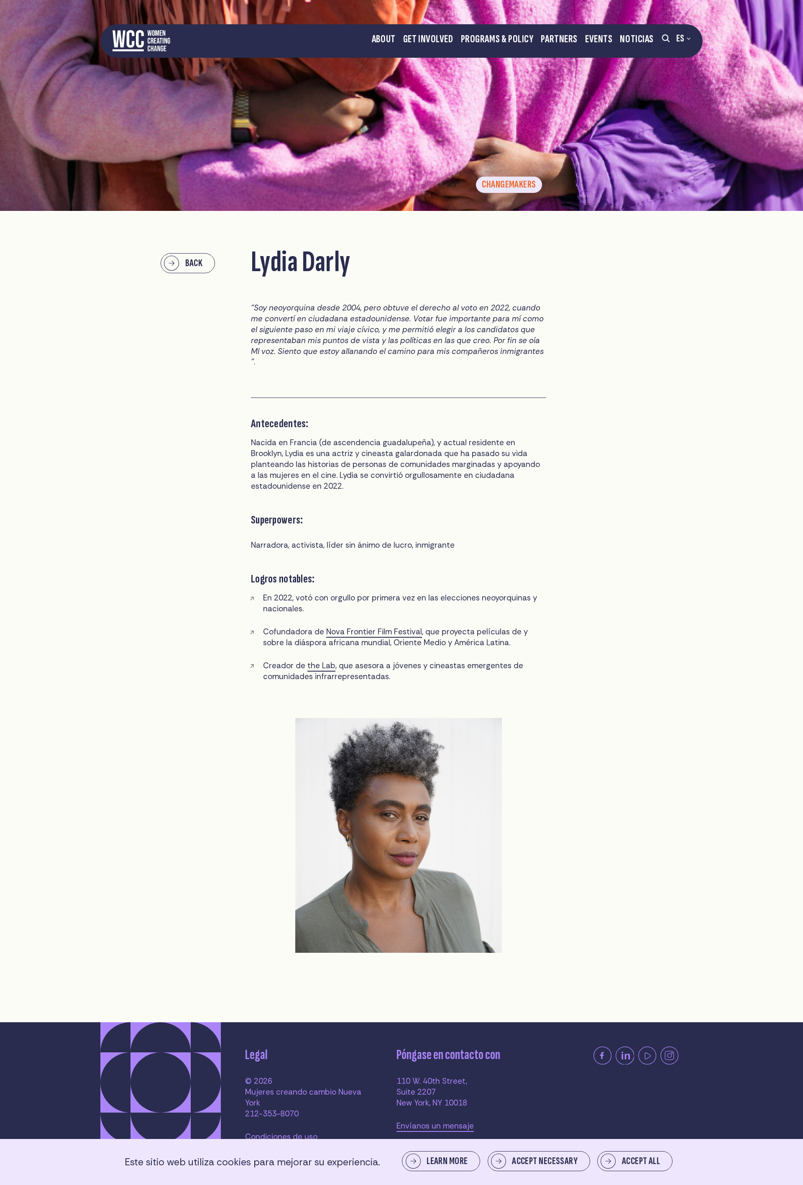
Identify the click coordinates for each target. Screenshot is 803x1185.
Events (598, 39)
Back (194, 263)
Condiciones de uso (281, 1136)
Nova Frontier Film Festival (374, 631)
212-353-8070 (272, 1113)
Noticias (637, 39)
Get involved (428, 39)
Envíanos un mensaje (435, 1126)
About (384, 39)
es (680, 38)
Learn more (447, 1161)
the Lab (321, 665)
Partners (559, 39)
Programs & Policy (497, 39)
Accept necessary (545, 1161)
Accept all (641, 1161)
